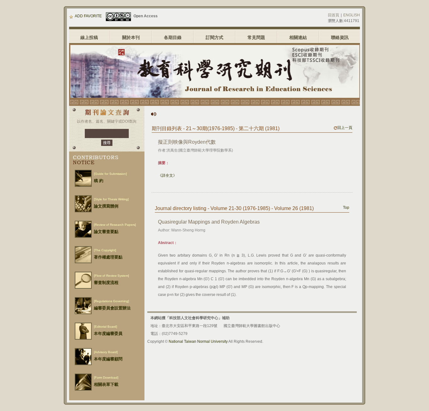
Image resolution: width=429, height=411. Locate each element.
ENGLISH (351, 15)
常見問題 (256, 37)
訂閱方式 (214, 37)
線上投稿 (89, 37)
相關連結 (298, 37)
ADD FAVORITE (88, 16)
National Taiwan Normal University (198, 341)
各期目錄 (173, 37)
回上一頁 (344, 127)
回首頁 (333, 15)
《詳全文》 (167, 175)
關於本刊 (131, 37)
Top (346, 207)
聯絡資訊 (340, 37)
